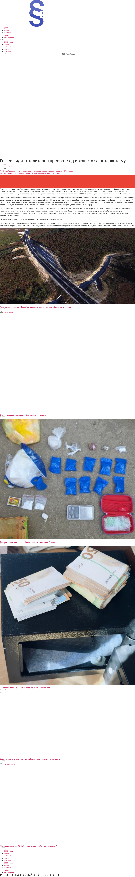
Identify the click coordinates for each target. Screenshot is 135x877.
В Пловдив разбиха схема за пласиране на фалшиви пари (25, 688)
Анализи (7, 30)
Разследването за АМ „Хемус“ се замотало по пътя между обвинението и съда (35, 307)
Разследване (9, 37)
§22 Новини (8, 28)
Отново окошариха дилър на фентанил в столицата (23, 415)
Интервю (7, 33)
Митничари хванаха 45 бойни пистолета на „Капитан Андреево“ (28, 846)
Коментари (8, 35)
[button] (67, 40)
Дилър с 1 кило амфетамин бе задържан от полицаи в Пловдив (28, 542)
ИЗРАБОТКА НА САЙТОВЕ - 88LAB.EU (29, 875)
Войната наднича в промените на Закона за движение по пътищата (30, 759)
